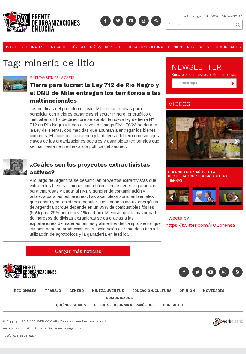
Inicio (11, 47)
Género (77, 47)
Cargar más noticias (78, 251)
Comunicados (227, 47)
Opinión (175, 47)
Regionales (32, 47)
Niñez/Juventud (105, 47)
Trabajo (57, 47)
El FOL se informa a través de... (124, 305)
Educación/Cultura (144, 47)
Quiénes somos (71, 305)
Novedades (198, 47)
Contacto (173, 305)
